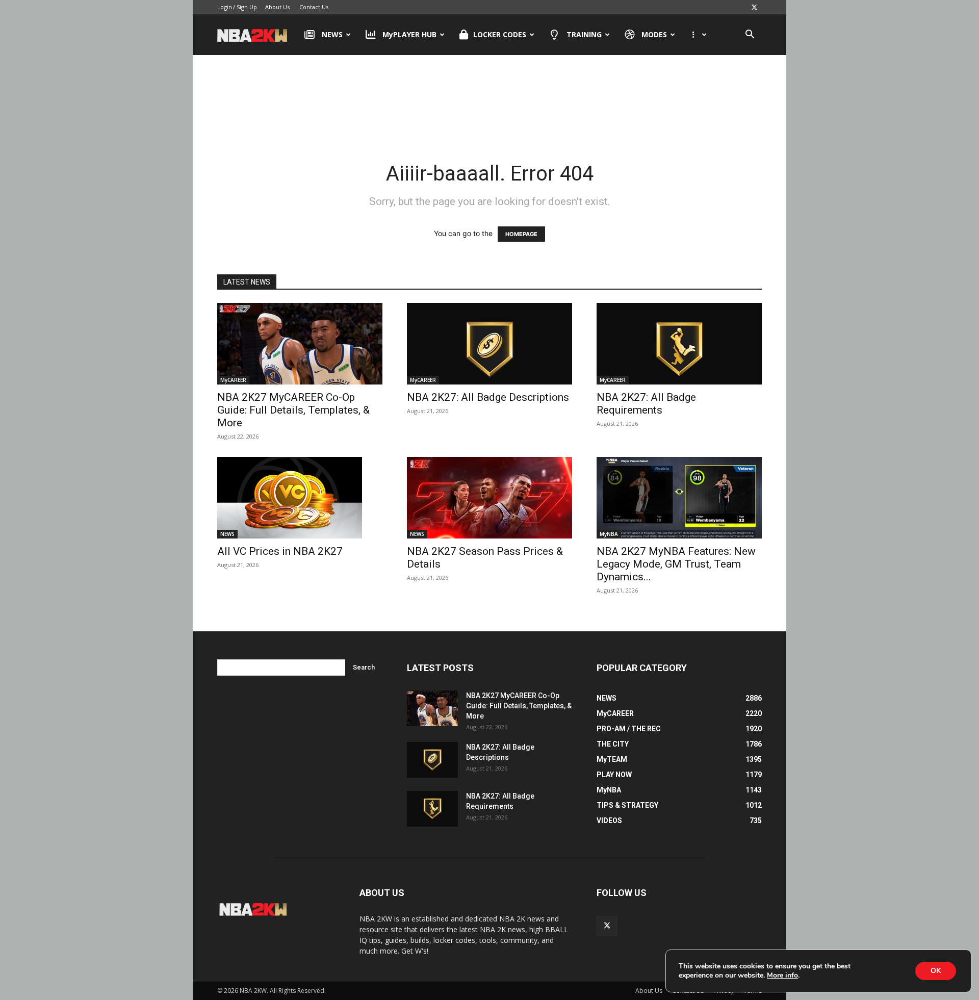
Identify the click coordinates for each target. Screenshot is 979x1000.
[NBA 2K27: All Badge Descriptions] (489, 343)
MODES (654, 34)
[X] (754, 7)
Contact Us (313, 7)
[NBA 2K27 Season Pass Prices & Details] (489, 498)
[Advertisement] (489, 96)
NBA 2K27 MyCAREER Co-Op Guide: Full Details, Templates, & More (293, 410)
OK (936, 971)
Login (224, 7)
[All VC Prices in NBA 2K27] (299, 498)
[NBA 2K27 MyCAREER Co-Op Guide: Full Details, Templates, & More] (299, 343)
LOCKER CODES (499, 34)
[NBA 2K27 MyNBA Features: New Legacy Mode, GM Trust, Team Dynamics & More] (679, 498)
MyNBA (609, 533)
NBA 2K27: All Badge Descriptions (488, 397)
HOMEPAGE (521, 234)
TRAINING (584, 34)
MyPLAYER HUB (409, 34)
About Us (277, 7)
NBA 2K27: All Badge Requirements (646, 403)
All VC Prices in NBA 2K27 (280, 551)
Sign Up (247, 7)
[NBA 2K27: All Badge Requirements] (679, 343)
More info (782, 975)
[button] (749, 35)
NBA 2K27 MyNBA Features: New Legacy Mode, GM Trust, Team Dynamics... (676, 564)
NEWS (332, 34)
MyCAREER (233, 379)
